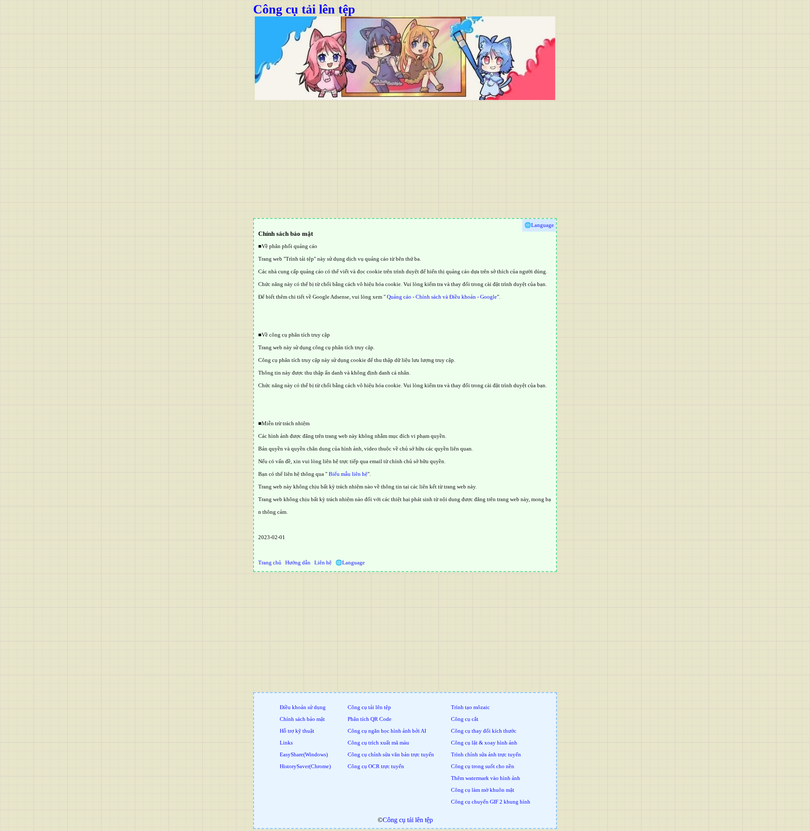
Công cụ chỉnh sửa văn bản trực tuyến (391, 754)
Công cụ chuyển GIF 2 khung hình (490, 802)
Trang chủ (269, 562)
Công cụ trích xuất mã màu (378, 742)
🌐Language (350, 562)
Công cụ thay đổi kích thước (483, 731)
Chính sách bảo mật (302, 719)
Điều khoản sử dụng (303, 707)
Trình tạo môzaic (470, 707)
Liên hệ (323, 562)
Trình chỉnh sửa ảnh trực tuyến (486, 754)
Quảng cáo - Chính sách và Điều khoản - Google (442, 297)
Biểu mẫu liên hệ (348, 474)
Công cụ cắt (464, 719)
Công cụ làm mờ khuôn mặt (482, 790)
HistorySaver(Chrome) (305, 766)
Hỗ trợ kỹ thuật (297, 731)
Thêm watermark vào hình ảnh (485, 778)
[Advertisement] (506, 159)
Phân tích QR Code (370, 719)
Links (286, 742)
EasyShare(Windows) (304, 754)
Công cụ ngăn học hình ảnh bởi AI (387, 731)
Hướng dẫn (297, 562)
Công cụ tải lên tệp (304, 9)
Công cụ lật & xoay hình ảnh (484, 742)
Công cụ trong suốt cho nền (482, 766)
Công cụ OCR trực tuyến (376, 766)
